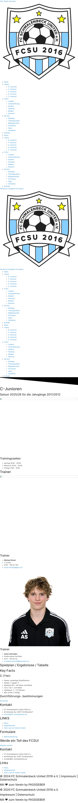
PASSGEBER (36, 784)
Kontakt (7, 133)
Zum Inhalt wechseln (8, 1)
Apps (10, 128)
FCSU (6, 99)
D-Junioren (12, 94)
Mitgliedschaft (13, 123)
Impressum (68, 776)
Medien (11, 111)
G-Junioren (12, 87)
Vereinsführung (14, 104)
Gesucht (11, 113)
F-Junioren (12, 89)
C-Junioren (12, 96)
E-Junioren (12, 92)
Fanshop (11, 109)
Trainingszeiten (14, 121)
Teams (6, 84)
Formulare (12, 126)
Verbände (11, 130)
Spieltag (11, 118)
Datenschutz (8, 779)
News (6, 82)
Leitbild (11, 101)
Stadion (11, 106)
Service (7, 116)
